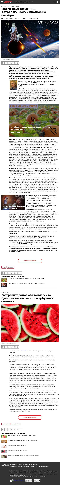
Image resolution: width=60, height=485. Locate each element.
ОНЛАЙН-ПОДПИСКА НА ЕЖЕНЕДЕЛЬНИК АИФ (20, 466)
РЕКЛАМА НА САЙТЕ (23, 464)
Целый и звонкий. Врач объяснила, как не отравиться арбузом (23, 455)
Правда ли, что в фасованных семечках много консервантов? (23, 440)
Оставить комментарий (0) (30, 260)
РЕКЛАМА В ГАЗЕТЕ (33, 464)
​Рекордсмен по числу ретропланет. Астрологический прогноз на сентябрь (26, 283)
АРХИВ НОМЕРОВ (14, 464)
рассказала (24, 351)
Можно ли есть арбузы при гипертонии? (18, 450)
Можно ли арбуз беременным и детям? (17, 445)
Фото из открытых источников (8, 343)
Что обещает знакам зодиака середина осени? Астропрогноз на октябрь (30, 128)
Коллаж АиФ (14, 59)
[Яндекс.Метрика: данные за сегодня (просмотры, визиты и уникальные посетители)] (18, 480)
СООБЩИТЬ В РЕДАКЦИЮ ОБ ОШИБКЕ (39, 466)
